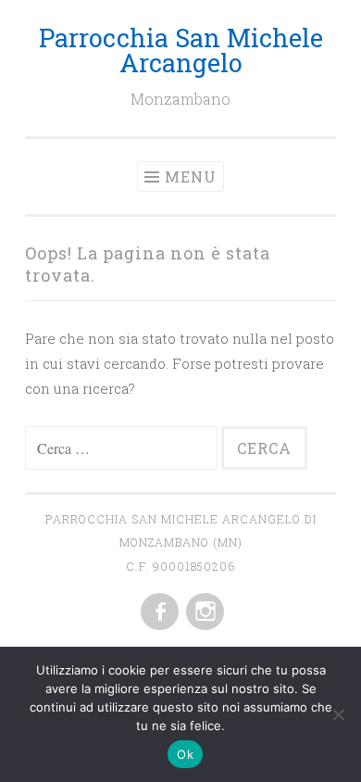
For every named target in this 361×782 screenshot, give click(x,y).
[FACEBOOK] (158, 612)
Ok (185, 754)
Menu (191, 176)
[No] (338, 714)
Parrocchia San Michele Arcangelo (181, 50)
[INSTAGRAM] (203, 612)
